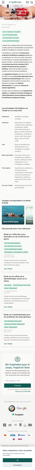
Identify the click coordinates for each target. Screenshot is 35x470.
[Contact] (27, 2)
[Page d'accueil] (15, 2)
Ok (17, 460)
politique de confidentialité (23, 391)
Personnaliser (17, 465)
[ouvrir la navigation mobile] (3, 2)
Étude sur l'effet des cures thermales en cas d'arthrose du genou (16, 236)
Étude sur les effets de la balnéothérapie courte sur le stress (15, 278)
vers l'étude (8, 269)
